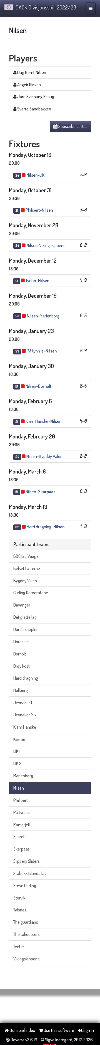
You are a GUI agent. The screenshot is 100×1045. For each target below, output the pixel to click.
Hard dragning (25, 678)
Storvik (19, 898)
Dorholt (19, 654)
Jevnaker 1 (22, 702)
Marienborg (23, 775)
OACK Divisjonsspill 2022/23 (46, 7)
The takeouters (26, 934)
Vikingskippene (26, 959)
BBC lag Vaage (26, 556)
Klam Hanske (24, 727)
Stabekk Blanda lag (30, 873)
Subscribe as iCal (73, 126)
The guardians (25, 922)
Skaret (19, 836)
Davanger (21, 605)
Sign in (88, 1030)
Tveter (18, 946)
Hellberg (20, 690)
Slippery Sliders (26, 861)
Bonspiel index (22, 1030)
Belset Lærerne (26, 568)
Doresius (21, 641)
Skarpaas (21, 849)
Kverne (19, 739)
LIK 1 (16, 751)
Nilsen (18, 788)
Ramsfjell (21, 824)
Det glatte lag (25, 617)
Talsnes (19, 910)
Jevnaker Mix (24, 715)
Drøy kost (21, 666)
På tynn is (21, 812)
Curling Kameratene (30, 592)
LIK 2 (17, 763)
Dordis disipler (25, 629)
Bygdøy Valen (25, 580)
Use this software (58, 1030)
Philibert (20, 800)
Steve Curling (24, 885)
